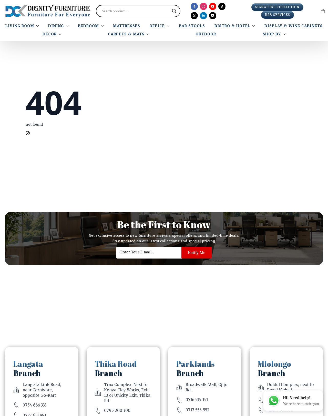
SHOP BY (272, 34)
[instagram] (203, 6)
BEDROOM (88, 26)
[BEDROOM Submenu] (103, 26)
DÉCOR (50, 34)
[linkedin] (203, 15)
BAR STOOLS (192, 26)
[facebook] (194, 6)
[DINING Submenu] (68, 26)
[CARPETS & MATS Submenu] (149, 34)
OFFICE (157, 26)
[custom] (221, 6)
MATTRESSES (126, 26)
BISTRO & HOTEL (232, 26)
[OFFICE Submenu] (169, 26)
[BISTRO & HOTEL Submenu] (254, 26)
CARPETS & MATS (126, 34)
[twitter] (194, 15)
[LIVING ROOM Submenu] (38, 26)
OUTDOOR (206, 34)
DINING (56, 26)
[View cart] (323, 11)
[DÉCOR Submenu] (61, 34)
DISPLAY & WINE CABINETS (293, 26)
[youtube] (212, 6)
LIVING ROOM (19, 26)
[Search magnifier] (174, 11)
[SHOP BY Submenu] (285, 34)
